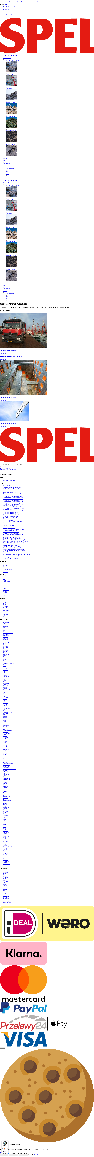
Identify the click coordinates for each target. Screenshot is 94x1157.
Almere (4, 631)
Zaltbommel (6, 853)
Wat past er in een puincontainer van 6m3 (12, 496)
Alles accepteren (4, 1154)
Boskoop (5, 656)
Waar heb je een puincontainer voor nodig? (13, 510)
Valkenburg (5, 821)
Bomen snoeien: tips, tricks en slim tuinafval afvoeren (15, 541)
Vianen (4, 829)
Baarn (4, 643)
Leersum (5, 736)
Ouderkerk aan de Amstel (9, 790)
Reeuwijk (5, 795)
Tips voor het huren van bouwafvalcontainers (13, 549)
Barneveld (5, 646)
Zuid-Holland (6, 861)
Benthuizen (5, 647)
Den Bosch (5, 674)
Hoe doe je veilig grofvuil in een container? (13, 489)
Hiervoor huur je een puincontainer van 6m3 (13, 497)
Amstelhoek (6, 635)
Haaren (4, 707)
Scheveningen (6, 807)
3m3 (4, 577)
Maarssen (5, 751)
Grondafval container (11, 130)
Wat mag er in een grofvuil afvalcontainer (12, 507)
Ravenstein (5, 794)
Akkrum (5, 627)
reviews (7, 4)
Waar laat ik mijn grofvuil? (9, 524)
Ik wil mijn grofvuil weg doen (10, 492)
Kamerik (5, 726)
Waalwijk (5, 837)
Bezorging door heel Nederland (10, 6)
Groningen (5, 606)
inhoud (24, 1)
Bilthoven (5, 651)
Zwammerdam (6, 864)
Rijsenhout (5, 798)
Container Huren (7, 58)
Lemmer (5, 742)
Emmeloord (5, 697)
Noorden (5, 780)
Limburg (5, 746)
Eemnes (5, 693)
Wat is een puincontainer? (9, 509)
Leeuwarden (6, 610)
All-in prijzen (6, 9)
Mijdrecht (5, 757)
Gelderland (5, 705)
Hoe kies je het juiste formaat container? (12, 555)
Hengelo (5, 716)
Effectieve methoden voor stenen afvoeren (12, 553)
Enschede (5, 700)
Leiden (4, 738)
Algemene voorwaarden (8, 903)
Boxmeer (5, 658)
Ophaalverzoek (6, 163)
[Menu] (7, 1141)
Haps (4, 709)
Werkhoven (5, 841)
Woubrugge (5, 849)
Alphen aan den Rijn (8, 633)
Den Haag (5, 604)
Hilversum (5, 717)
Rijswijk (5, 799)
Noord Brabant (6, 778)
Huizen (4, 721)
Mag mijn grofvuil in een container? (11, 488)
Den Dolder (5, 675)
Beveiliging (4, 1153)
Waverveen (5, 840)
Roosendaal (5, 803)
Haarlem (5, 607)
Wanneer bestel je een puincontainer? (11, 512)
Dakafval (5, 568)
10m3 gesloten (6, 581)
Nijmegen (5, 776)
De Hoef (5, 668)
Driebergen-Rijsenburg (8, 689)
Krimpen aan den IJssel (8, 730)
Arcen (4, 641)
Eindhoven (5, 695)
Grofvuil (5, 565)
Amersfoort (5, 634)
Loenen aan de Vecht (8, 747)
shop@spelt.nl (12, 469)
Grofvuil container (10, 74)
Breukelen (5, 662)
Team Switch (37, 1154)
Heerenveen (6, 590)
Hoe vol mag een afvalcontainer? (10, 557)
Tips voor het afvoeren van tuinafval (11, 546)
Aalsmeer (5, 623)
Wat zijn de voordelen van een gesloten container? (14, 551)
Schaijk (4, 806)
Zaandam (5, 852)
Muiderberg (5, 761)
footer (35, 1)
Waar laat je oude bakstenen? (9, 525)
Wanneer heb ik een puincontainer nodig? (12, 485)
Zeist (4, 595)
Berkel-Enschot (6, 650)
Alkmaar (5, 629)
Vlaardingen (6, 832)
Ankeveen (5, 638)
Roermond (5, 802)
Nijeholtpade (6, 676)
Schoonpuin (6, 566)
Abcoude (5, 625)
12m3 (4, 583)
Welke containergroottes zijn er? (10, 518)
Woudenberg (6, 850)
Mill (4, 758)
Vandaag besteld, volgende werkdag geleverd (13, 503)
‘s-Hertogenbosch (7, 608)
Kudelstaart (5, 732)
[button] (47, 333)
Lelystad (5, 611)
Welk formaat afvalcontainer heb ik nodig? (13, 534)
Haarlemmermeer (7, 708)
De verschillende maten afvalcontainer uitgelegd (14, 550)
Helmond (5, 714)
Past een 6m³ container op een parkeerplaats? (13, 542)
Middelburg (5, 614)
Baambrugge (6, 642)
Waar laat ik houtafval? (8, 520)
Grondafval (5, 570)
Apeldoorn (5, 639)
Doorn (4, 684)
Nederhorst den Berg (8, 763)
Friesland (5, 704)
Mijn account (6, 901)
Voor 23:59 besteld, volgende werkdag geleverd (14, 14)
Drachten (5, 687)
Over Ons (5, 166)
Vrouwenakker (6, 836)
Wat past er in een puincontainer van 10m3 (13, 500)
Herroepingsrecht (7, 902)
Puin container (9, 88)
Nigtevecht (5, 773)
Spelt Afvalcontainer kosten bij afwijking (12, 547)
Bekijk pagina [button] (3, 353)
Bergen (4, 648)
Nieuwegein (6, 766)
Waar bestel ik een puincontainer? (11, 514)
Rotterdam (5, 804)
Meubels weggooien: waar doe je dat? (11, 537)
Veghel (4, 824)
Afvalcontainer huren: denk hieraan (11, 532)
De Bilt (4, 667)
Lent (4, 743)
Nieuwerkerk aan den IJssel (9, 769)
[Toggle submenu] (3, 59)
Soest (4, 809)
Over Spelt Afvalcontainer (9, 480)
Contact (7, 174)
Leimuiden (5, 740)
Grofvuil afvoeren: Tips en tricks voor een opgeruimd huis (16, 554)
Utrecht (4, 615)
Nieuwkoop (5, 770)
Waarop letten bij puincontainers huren (12, 538)
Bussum (5, 664)
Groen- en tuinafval (10, 116)
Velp (4, 825)
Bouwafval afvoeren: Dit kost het (10, 545)
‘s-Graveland (6, 622)
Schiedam (5, 808)
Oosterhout (5, 787)
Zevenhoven (6, 858)
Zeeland (5, 854)
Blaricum (5, 652)
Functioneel (12, 1153)
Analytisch (19, 1153)
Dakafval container (10, 144)
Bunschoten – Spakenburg (9, 663)
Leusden (5, 745)
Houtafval (5, 572)
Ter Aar (4, 816)
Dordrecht (5, 685)
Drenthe (5, 688)
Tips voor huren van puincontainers (11, 533)
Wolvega (5, 848)
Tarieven (5, 158)
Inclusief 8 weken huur (8, 12)
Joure (4, 724)
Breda (4, 660)
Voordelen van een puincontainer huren (12, 487)
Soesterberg (5, 811)
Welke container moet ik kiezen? (10, 55)
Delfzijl (4, 672)
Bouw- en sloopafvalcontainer (13, 60)
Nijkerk (4, 775)
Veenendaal (5, 823)
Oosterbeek (5, 786)
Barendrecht (6, 645)
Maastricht (5, 612)
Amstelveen (5, 637)
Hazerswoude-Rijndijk (8, 712)
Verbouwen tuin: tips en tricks (10, 517)
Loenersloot (5, 749)
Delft (4, 671)
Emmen (5, 699)
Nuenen (5, 783)
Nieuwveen (5, 591)
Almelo (4, 630)
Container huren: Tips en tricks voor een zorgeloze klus (15, 540)
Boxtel (4, 659)
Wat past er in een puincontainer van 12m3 (13, 504)
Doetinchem (6, 683)
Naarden (5, 762)
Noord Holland (6, 779)
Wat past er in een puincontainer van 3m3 (12, 493)
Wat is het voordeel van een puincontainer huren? (14, 491)
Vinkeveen (5, 831)
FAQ (4, 160)
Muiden (5, 759)
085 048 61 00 (4, 469)
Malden (4, 754)
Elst (4, 696)
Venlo (4, 827)
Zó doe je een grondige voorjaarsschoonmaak (13, 529)
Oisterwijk (5, 592)
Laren (4, 734)
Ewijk (4, 701)
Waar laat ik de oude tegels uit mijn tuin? (12, 521)
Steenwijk (5, 815)
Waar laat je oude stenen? (9, 528)
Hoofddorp (5, 718)
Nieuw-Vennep (6, 765)
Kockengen (5, 728)
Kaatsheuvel (6, 725)
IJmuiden (5, 722)
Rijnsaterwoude (6, 796)
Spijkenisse (5, 812)
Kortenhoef (5, 729)
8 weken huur (6, 522)
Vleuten (5, 833)
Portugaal (5, 792)
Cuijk (4, 588)
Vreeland (5, 835)
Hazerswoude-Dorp (7, 711)
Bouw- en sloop (6, 564)
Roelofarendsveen (7, 800)
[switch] (4, 1151)
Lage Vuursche (6, 733)
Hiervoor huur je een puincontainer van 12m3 (13, 508)
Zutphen (5, 862)
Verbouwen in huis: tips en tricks (10, 516)
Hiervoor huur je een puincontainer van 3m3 (13, 495)
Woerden (5, 845)
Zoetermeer (5, 860)
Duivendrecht (6, 691)
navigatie (12, 1)
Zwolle (4, 616)
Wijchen (5, 842)
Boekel (4, 655)
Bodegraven (6, 654)
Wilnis (4, 844)
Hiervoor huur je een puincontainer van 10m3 (13, 501)
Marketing (26, 1153)
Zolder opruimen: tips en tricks (10, 530)
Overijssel (5, 791)
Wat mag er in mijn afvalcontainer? (11, 558)
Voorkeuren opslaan (23, 1154)
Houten (4, 720)
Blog (7, 171)
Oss (4, 788)
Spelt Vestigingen (10, 168)
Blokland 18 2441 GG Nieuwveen (5, 467)
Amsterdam (5, 601)
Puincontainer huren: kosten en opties (11, 536)
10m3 (4, 580)
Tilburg (4, 819)
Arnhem (5, 602)
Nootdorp (5, 782)
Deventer (5, 681)
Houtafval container (10, 102)
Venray (4, 828)
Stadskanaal (5, 813)
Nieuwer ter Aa (6, 767)
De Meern (5, 670)
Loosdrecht (5, 750)
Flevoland (5, 703)
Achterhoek (5, 626)
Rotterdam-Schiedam (8, 594)
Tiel (4, 817)
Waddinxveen (6, 839)
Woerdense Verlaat (7, 846)
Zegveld (5, 856)
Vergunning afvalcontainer (9, 505)
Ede (4, 692)
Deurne (4, 680)
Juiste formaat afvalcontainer (9, 526)
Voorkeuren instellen (13, 1154)
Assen (4, 603)
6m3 (4, 579)
